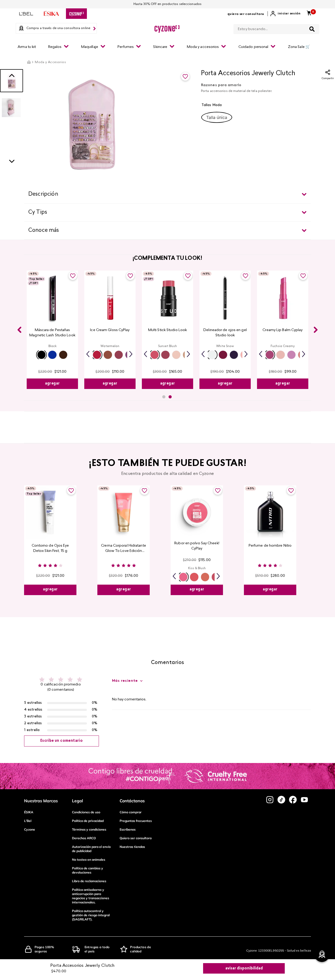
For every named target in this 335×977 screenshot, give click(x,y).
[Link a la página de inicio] (29, 62)
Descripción (43, 194)
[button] (216, 117)
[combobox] (276, 28)
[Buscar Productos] (312, 29)
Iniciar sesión (289, 13)
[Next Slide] (315, 330)
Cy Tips (37, 212)
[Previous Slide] (19, 330)
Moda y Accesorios (50, 62)
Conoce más (43, 230)
